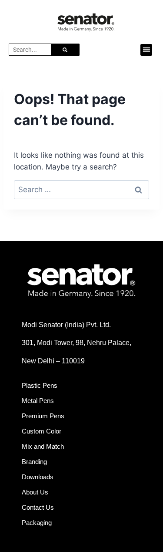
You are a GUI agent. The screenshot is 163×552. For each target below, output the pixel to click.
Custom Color (41, 431)
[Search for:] (81, 189)
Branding (34, 461)
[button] (146, 50)
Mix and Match (43, 446)
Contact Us (38, 507)
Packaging (37, 522)
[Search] (65, 49)
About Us (35, 492)
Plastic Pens (39, 385)
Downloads (37, 477)
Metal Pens (38, 400)
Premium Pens (43, 416)
